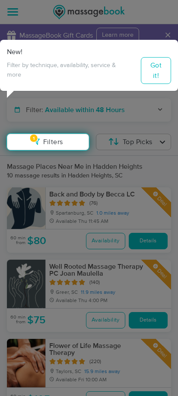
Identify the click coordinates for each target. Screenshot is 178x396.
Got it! (156, 70)
